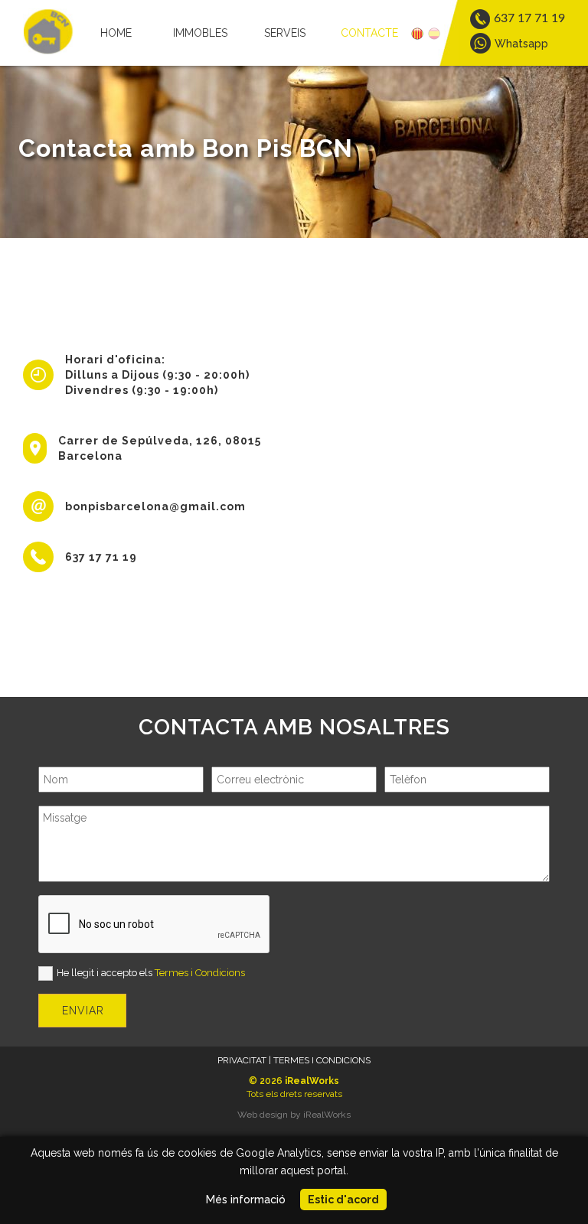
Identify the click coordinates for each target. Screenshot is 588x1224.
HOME (116, 33)
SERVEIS (284, 33)
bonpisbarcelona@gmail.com (155, 506)
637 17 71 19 (101, 557)
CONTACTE (369, 33)
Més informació (246, 1199)
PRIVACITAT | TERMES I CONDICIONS (294, 1060)
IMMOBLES (200, 33)
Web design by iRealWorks (294, 1114)
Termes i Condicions (200, 972)
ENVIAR (83, 1010)
